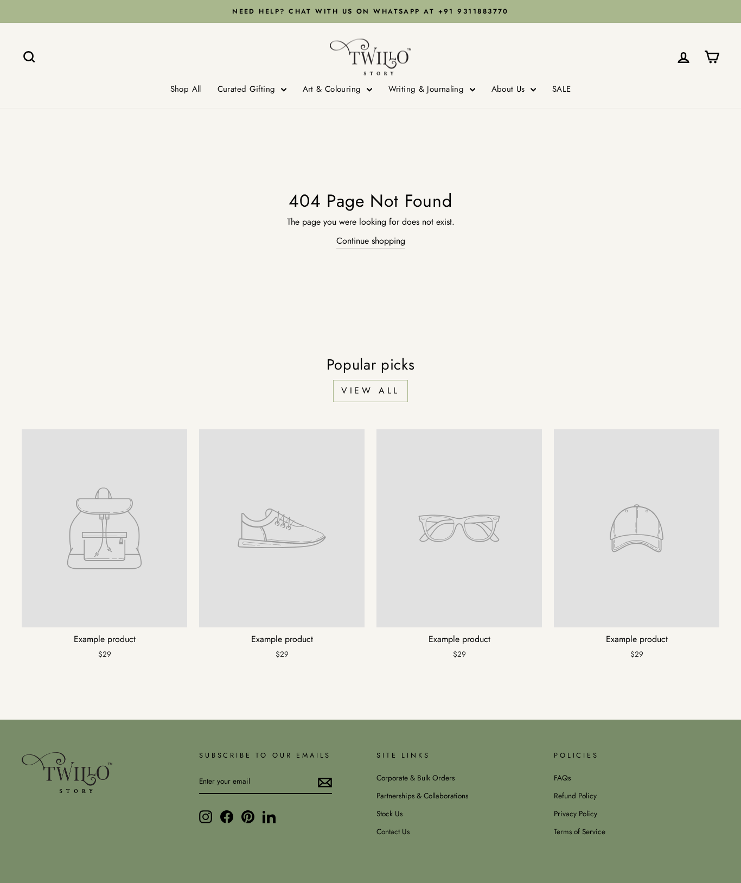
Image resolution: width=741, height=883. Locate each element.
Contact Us (393, 831)
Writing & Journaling (427, 89)
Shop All (185, 89)
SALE (561, 89)
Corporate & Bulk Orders (415, 777)
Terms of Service (579, 831)
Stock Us (389, 813)
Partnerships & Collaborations (422, 795)
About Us (509, 89)
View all (370, 390)
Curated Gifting (248, 89)
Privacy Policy (575, 813)
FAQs (562, 777)
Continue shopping (370, 240)
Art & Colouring (333, 89)
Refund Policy (575, 795)
